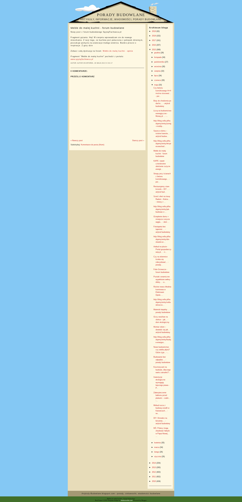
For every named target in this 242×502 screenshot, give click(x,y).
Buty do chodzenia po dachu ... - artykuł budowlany (162, 103)
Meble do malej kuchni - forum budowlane (97, 28)
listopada (158, 57)
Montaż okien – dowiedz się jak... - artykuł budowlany (162, 329)
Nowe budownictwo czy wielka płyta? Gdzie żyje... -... (161, 349)
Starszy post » (138, 140)
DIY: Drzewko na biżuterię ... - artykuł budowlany (161, 421)
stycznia (158, 456)
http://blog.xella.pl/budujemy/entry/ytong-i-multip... (162, 123)
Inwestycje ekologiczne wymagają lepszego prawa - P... (161, 382)
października (159, 62)
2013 (154, 467)
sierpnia (157, 71)
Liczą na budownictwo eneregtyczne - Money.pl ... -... (162, 113)
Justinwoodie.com (126, 500)
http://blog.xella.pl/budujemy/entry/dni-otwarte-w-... (161, 239)
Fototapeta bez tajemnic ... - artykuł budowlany (161, 229)
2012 (154, 472)
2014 (154, 463)
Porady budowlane (121, 15)
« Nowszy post (77, 140)
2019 (154, 31)
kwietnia (157, 443)
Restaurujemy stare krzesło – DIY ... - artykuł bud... (161, 189)
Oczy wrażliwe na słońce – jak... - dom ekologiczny (161, 319)
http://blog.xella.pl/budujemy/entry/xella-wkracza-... (162, 302)
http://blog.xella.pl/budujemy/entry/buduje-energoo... (162, 339)
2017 (154, 40)
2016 (154, 45)
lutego (157, 452)
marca (157, 447)
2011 (154, 477)
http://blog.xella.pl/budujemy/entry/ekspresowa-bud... (162, 143)
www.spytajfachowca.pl (82, 59)
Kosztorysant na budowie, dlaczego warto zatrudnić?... (162, 369)
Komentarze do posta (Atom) (92, 145)
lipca (156, 76)
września (158, 66)
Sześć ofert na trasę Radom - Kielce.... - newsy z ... (161, 199)
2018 (154, 36)
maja (156, 85)
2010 (154, 481)
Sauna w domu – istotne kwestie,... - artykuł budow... (162, 133)
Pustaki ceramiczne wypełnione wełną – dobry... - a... (162, 279)
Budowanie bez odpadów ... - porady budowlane (161, 359)
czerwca (157, 80)
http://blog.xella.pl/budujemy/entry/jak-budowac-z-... (161, 209)
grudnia (157, 53)
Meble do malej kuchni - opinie (118, 51)
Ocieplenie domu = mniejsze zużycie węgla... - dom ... (161, 219)
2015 (154, 50)
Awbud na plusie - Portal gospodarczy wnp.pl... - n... (162, 249)
